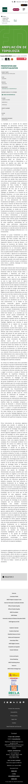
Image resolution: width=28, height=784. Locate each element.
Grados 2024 (6, 18)
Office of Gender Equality (14, 606)
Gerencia (14, 593)
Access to (14, 665)
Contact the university (14, 708)
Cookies (14, 723)
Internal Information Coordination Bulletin (14, 603)
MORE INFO (14, 771)
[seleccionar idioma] (14, 1)
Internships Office (14, 640)
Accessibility (14, 712)
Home (4, 16)
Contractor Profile (14, 596)
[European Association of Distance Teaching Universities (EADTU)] (14, 688)
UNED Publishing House (14, 662)
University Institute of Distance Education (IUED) (14, 618)
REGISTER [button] (20, 59)
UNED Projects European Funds (14, 599)
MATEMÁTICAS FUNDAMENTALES (9, 88)
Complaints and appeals (14, 647)
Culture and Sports (14, 656)
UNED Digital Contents (14, 643)
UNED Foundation (14, 612)
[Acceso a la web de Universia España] (14, 678)
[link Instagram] (16, 702)
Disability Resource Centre (14, 634)
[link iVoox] (23, 702)
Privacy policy (14, 715)
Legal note (14, 719)
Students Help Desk (14, 631)
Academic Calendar (14, 628)
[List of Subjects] (12, 59)
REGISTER (8, 577)
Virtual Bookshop (14, 659)
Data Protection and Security (14, 726)
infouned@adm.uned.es (14, 776)
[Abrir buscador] (12, 2)
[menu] (24, 9)
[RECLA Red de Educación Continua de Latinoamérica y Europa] (14, 694)
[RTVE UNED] (24, 5)
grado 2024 (5, 20)
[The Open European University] (14, 682)
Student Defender (14, 650)
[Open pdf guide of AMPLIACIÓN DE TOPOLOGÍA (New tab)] (9, 60)
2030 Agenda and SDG (14, 622)
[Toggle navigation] (2, 59)
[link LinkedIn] (13, 702)
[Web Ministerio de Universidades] (14, 675)
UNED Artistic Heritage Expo (14, 669)
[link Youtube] (10, 702)
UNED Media (14, 615)
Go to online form (16, 739)
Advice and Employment (14, 637)
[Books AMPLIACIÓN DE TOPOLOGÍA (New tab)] (6, 60)
